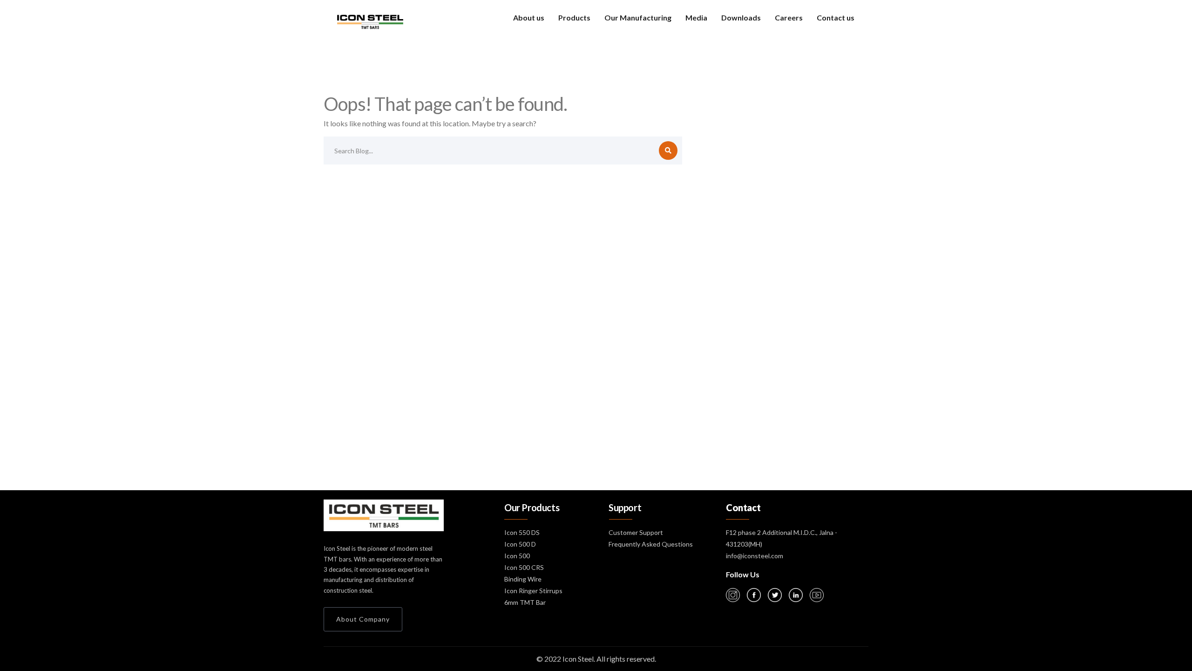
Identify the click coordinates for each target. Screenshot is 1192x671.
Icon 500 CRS (524, 567)
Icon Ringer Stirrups (533, 591)
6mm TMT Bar (525, 602)
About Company (363, 619)
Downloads (741, 17)
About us (528, 17)
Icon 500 (517, 556)
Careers (789, 17)
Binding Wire (523, 579)
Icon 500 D (520, 544)
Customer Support (636, 532)
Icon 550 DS (522, 532)
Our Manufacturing (637, 17)
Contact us (835, 17)
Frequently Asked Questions (651, 544)
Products (574, 17)
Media (696, 17)
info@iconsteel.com (754, 556)
